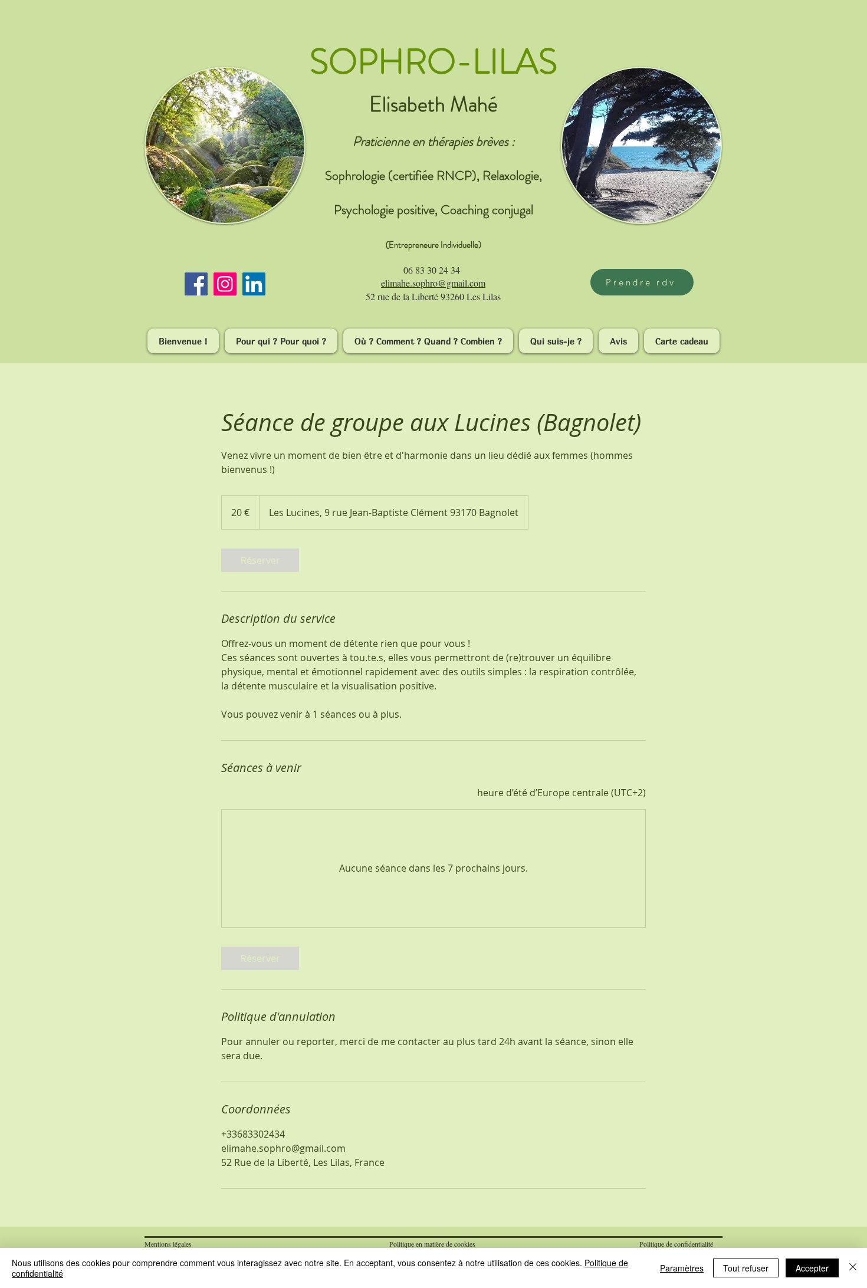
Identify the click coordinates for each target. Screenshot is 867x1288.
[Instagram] (225, 283)
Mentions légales (168, 1243)
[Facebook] (196, 283)
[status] (561, 793)
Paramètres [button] (682, 1268)
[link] (260, 560)
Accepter (812, 1268)
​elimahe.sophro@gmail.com (433, 283)
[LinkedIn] (253, 283)
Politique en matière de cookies (433, 1243)
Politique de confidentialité (676, 1243)
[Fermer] (853, 1268)
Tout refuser (746, 1268)
